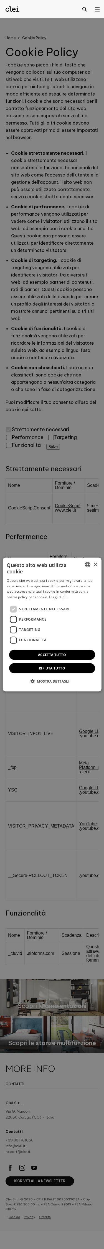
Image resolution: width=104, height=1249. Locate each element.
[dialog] (51, 625)
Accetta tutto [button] (52, 654)
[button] (52, 681)
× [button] (95, 564)
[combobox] (87, 565)
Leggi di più (58, 597)
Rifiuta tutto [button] (52, 668)
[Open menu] (97, 9)
